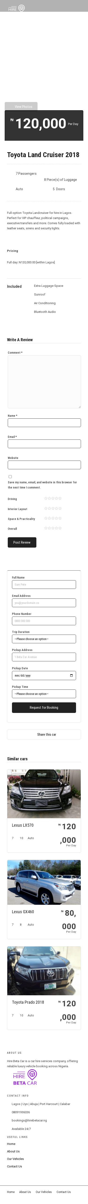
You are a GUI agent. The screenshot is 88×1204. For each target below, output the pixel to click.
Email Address (21, 596)
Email (12, 437)
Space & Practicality (21, 519)
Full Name (18, 577)
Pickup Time (20, 687)
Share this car (46, 734)
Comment (15, 352)
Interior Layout (17, 509)
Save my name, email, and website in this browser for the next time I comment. (42, 485)
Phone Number (21, 614)
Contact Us (14, 1166)
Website (13, 458)
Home (11, 1144)
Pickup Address (22, 650)
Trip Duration (21, 632)
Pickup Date (20, 668)
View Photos (23, 107)
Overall (12, 528)
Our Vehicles (15, 1159)
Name (12, 415)
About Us (13, 1151)
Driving (12, 499)
